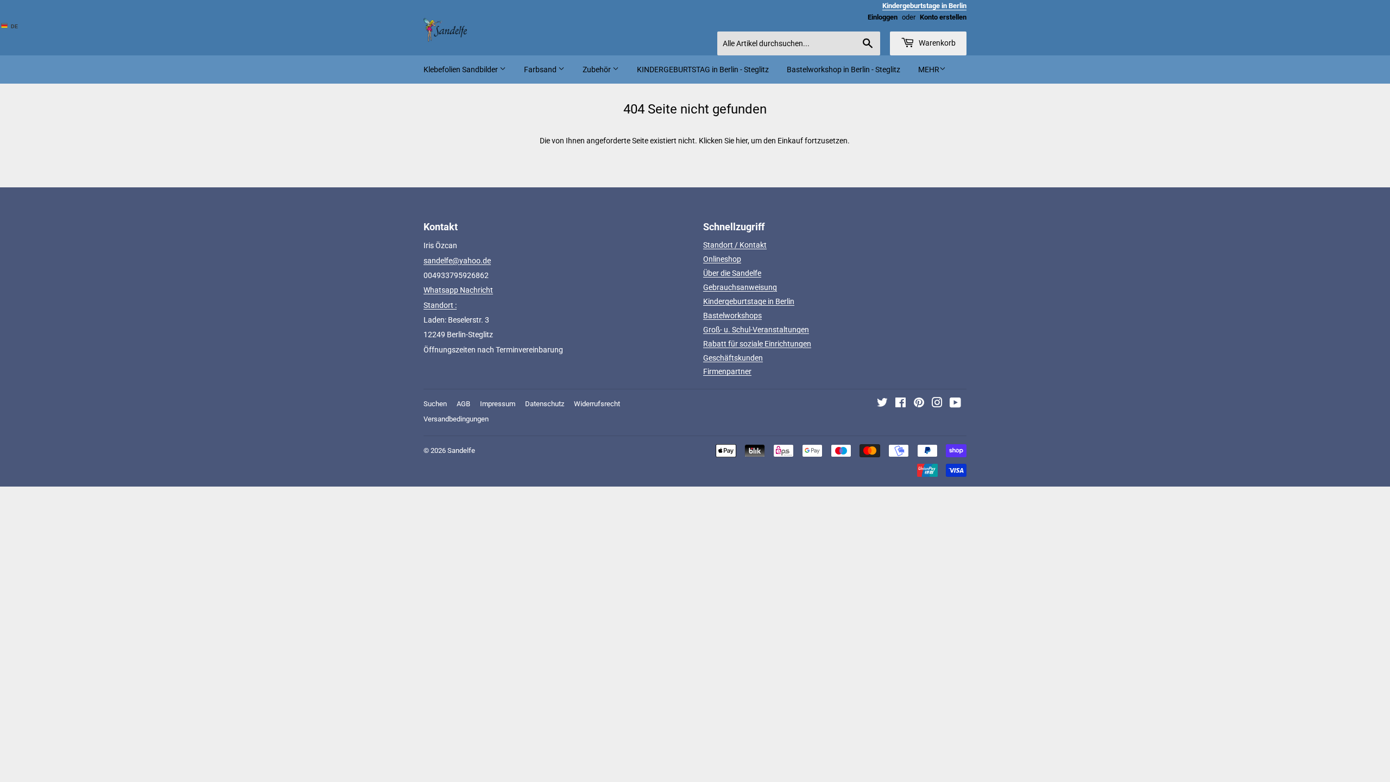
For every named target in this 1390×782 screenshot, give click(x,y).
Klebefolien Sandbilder (462, 69)
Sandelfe (461, 450)
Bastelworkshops (732, 315)
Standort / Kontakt (735, 245)
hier (742, 140)
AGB (463, 404)
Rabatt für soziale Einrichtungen (757, 343)
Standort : (440, 305)
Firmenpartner (727, 371)
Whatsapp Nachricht (458, 290)
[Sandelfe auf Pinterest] (919, 404)
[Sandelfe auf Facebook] (900, 404)
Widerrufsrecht (597, 404)
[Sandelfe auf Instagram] (937, 404)
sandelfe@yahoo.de (457, 260)
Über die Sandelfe (732, 273)
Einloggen (883, 17)
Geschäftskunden (733, 358)
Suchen (435, 404)
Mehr (928, 69)
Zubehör (597, 69)
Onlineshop (722, 259)
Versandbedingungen (456, 419)
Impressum (497, 404)
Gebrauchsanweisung (740, 287)
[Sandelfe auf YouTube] (955, 404)
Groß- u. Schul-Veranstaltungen (756, 329)
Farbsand (541, 69)
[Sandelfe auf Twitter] (882, 404)
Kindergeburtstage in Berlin (748, 301)
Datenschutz (544, 404)
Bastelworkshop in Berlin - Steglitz (843, 69)
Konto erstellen (943, 17)
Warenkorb (936, 43)
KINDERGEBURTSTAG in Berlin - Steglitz (703, 69)
